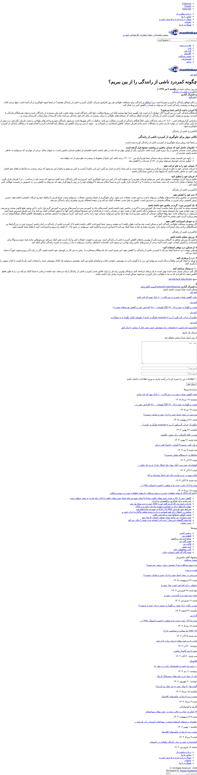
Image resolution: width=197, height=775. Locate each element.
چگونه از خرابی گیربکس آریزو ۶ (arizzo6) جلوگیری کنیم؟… (169, 425)
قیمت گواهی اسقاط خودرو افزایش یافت (172, 514)
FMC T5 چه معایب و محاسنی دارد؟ (180, 631)
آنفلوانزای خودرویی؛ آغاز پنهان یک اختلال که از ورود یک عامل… (167, 465)
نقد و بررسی (185, 45)
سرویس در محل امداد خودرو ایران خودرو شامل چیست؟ (170, 414)
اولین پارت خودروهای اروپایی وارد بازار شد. (176, 641)
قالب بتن (187, 544)
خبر (189, 48)
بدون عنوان (185, 523)
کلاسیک (187, 53)
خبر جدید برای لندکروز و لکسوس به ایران (171, 501)
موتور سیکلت (184, 56)
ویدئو (189, 62)
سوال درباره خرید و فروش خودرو (175, 19)
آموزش (193, 74)
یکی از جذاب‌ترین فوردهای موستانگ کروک (177, 676)
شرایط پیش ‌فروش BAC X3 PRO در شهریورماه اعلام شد (163, 509)
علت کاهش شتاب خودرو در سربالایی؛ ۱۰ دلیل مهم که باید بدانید (167, 394)
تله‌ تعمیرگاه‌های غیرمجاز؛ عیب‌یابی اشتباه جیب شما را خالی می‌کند (159, 520)
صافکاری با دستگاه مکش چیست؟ (180, 455)
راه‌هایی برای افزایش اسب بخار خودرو (179, 585)
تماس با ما (186, 16)
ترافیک (148, 102)
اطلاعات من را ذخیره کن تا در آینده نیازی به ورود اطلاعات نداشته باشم (160, 379)
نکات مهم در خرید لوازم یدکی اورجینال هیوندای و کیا (172, 475)
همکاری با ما (185, 25)
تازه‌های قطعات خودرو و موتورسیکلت (128, 493)
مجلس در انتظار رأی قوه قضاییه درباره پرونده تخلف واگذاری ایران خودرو (156, 512)
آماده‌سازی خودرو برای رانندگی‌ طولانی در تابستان (173, 742)
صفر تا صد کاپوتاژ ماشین (185, 651)
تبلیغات (187, 22)
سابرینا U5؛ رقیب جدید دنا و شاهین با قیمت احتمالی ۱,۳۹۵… (168, 485)
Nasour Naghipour (188, 770)
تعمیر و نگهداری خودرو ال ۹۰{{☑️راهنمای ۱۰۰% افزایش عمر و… (165, 404)
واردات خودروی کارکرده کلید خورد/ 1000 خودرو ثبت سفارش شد (160, 504)
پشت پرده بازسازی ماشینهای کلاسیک (179, 696)
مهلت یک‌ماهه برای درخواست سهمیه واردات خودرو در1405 (163, 506)
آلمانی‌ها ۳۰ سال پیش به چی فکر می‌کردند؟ (176, 686)
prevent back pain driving (180, 279)
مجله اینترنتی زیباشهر (181, 538)
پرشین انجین (185, 533)
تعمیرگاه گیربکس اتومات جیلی (176, 552)
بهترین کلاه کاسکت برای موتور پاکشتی (178, 435)
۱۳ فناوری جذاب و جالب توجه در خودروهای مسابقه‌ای (171, 711)
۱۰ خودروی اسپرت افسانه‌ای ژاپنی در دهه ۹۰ (175, 666)
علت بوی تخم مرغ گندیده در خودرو (180, 595)
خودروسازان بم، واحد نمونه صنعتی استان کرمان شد (166, 517)
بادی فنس (186, 547)
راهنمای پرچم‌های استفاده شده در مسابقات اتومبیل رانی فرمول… (165, 722)
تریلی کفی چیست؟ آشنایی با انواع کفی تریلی (176, 445)
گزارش (187, 51)
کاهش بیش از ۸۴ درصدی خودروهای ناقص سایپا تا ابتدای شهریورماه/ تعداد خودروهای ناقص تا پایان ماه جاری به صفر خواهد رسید (130, 498)
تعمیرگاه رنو (185, 541)
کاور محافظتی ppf (182, 549)
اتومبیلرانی (186, 59)
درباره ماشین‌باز (183, 14)
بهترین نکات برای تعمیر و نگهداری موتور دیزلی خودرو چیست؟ (167, 605)
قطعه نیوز (186, 536)
